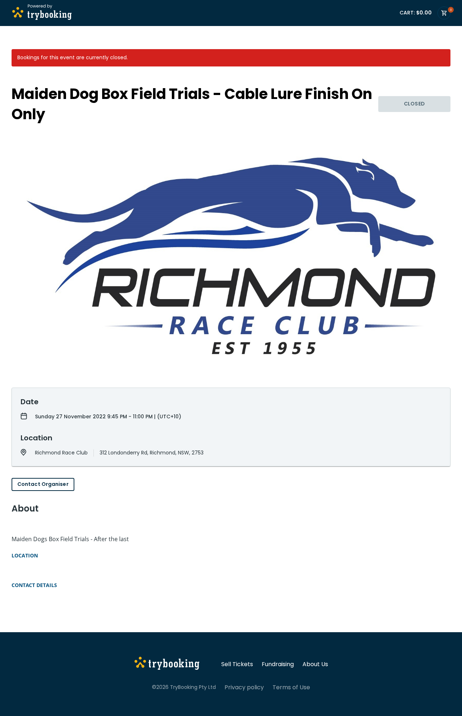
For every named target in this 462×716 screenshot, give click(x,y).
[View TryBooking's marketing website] (167, 664)
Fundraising (278, 664)
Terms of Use (291, 687)
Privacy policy (244, 687)
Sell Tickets (237, 664)
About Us (315, 664)
